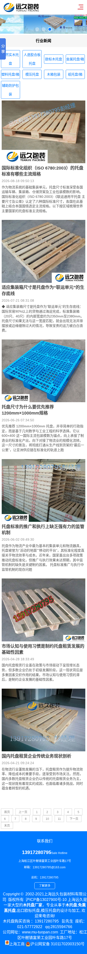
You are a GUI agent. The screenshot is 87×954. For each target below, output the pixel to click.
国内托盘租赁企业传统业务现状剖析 (36, 756)
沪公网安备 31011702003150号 (57, 944)
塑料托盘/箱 (10, 74)
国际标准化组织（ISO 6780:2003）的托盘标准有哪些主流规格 (42, 171)
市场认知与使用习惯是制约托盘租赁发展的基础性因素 (43, 649)
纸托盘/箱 (75, 74)
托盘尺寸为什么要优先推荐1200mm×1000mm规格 (28, 410)
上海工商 (17, 944)
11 (59, 819)
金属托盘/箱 (75, 59)
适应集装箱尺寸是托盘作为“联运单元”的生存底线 (43, 290)
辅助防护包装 (10, 90)
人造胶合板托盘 (32, 59)
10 (47, 819)
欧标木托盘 (53, 59)
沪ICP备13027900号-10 (46, 900)
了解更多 (45, 885)
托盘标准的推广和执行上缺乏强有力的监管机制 (43, 529)
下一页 (74, 819)
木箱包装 (53, 74)
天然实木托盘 (10, 59)
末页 (7, 825)
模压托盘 (32, 74)
